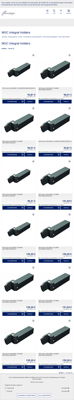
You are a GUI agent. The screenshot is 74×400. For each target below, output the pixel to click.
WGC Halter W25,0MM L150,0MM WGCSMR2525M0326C (12, 248)
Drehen (20, 37)
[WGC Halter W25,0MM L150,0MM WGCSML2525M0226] (19, 176)
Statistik (9, 391)
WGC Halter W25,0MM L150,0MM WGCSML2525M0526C (49, 354)
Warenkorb (68, 13)
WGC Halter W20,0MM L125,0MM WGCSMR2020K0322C (49, 195)
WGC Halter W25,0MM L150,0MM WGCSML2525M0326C (12, 354)
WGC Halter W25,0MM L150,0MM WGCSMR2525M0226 (12, 142)
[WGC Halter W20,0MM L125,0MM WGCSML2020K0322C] (55, 282)
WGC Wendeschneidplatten (50, 37)
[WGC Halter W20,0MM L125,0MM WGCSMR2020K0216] (19, 70)
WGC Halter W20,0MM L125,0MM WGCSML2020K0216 (55, 141)
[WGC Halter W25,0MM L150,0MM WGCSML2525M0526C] (55, 335)
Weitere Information (37, 382)
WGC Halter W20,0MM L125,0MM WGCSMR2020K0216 (18, 88)
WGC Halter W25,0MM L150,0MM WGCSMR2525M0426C (12, 301)
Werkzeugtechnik (12, 37)
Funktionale (10, 388)
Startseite (4, 37)
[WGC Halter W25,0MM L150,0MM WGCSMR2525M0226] (19, 123)
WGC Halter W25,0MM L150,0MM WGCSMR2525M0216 (49, 88)
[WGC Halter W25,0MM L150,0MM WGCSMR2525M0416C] (55, 229)
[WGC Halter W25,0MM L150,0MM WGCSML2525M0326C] (19, 335)
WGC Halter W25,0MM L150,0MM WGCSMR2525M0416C (49, 248)
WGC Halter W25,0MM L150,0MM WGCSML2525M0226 (12, 195)
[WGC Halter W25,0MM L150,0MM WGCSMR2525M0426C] (19, 282)
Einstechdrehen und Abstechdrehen (32, 37)
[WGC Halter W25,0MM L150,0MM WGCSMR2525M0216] (55, 70)
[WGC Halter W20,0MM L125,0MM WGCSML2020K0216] (55, 123)
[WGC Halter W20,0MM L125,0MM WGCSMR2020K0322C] (55, 176)
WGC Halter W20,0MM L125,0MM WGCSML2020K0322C (49, 301)
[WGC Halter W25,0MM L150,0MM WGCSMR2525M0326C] (19, 229)
